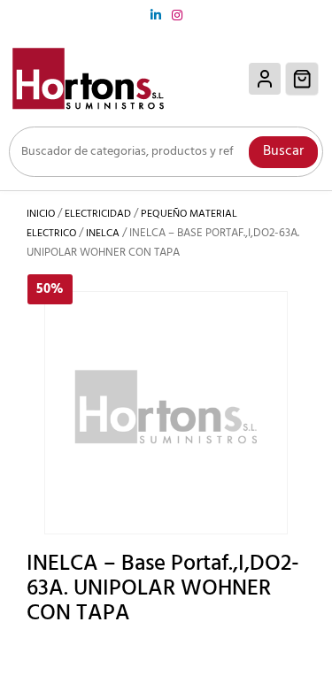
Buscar (283, 151)
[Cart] (302, 78)
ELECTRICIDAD (98, 214)
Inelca (103, 233)
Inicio (41, 214)
